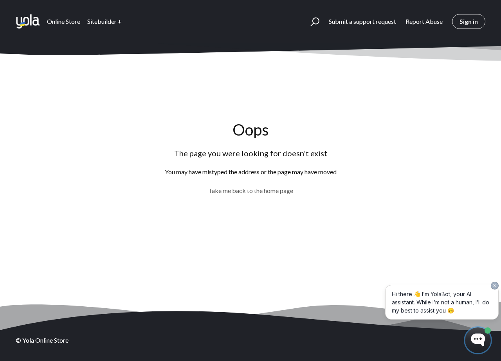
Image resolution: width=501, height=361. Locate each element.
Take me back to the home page (250, 190)
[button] (311, 21)
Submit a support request (362, 21)
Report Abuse (424, 21)
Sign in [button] (469, 21)
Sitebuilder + (104, 21)
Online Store (63, 21)
